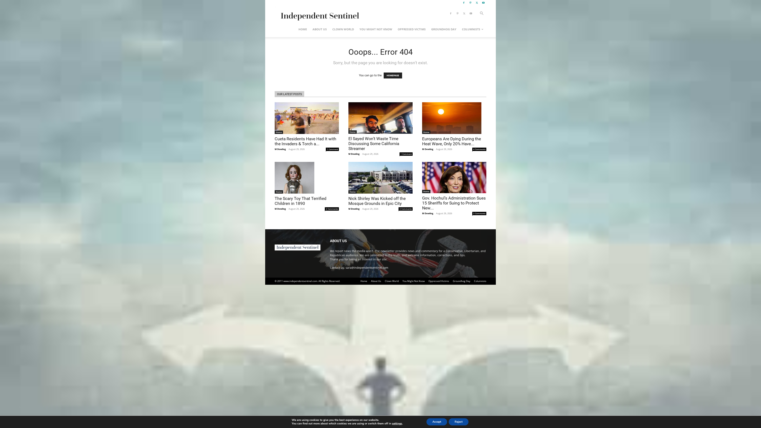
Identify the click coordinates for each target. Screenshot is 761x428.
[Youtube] (483, 3)
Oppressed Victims (412, 29)
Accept (436, 422)
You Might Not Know (375, 29)
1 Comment (332, 149)
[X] (477, 3)
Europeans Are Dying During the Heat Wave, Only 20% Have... (451, 141)
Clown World (343, 29)
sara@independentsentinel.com (367, 267)
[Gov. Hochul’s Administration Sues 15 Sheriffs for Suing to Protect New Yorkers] (454, 177)
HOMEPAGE (393, 75)
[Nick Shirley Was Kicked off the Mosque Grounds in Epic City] (380, 178)
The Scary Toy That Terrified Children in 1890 (300, 201)
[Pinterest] (470, 3)
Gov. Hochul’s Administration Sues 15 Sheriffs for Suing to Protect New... (454, 203)
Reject (459, 422)
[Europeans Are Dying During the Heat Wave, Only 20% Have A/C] (454, 118)
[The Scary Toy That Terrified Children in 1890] (307, 178)
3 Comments (406, 208)
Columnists (471, 29)
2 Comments (332, 208)
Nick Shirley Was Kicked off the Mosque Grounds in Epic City (377, 201)
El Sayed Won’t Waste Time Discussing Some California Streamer (373, 143)
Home (302, 29)
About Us (320, 29)
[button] (481, 14)
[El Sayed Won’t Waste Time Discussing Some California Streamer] (380, 118)
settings (397, 423)
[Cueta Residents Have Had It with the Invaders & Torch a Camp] (307, 118)
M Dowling (280, 149)
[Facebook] (464, 3)
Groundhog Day (443, 29)
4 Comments (479, 149)
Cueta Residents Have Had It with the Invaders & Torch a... (305, 141)
